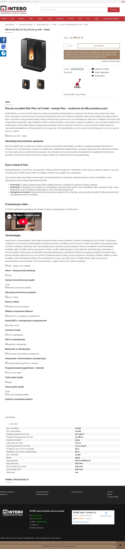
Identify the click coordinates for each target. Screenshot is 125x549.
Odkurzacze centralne (111, 19)
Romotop (60, 19)
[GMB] (3, 47)
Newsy (109, 494)
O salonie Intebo (112, 497)
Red (88, 19)
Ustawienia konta (42, 494)
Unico (50, 19)
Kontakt (36, 2)
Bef (12, 19)
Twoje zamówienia (42, 492)
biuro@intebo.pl (41, 522)
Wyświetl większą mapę (81, 522)
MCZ (80, 19)
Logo (12, 512)
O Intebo (3, 2)
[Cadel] (78, 83)
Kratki (31, 19)
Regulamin (3, 494)
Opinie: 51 (89, 518)
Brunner (21, 19)
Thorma (71, 19)
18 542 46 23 (37, 515)
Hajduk (40, 19)
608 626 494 (37, 518)
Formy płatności (77, 492)
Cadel (97, 19)
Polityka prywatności (7, 492)
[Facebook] (3, 40)
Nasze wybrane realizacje (20, 2)
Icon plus (13, 424)
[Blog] (3, 53)
